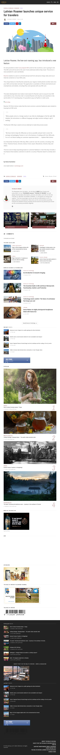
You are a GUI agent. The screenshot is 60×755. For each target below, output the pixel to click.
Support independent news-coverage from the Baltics (45, 747)
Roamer (6, 76)
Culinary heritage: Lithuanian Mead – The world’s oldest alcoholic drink (20, 437)
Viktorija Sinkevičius (45, 262)
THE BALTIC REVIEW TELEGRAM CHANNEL (24, 196)
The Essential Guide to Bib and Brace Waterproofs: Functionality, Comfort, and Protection (38, 287)
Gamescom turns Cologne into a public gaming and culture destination (25, 330)
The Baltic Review (12, 19)
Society (5, 405)
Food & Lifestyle (43, 257)
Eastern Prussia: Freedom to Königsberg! (13, 467)
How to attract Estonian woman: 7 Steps (13, 407)
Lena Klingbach (16, 261)
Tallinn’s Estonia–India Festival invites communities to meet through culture (26, 350)
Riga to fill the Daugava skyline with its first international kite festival (20, 248)
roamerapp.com (18, 166)
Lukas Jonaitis (16, 251)
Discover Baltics (7, 502)
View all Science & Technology (29, 323)
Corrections (52, 751)
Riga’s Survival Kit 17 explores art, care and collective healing (20, 259)
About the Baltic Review (49, 741)
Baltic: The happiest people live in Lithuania (19, 658)
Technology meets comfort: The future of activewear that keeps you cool (39, 300)
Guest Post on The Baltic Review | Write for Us (44, 744)
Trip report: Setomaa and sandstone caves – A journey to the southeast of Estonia (22, 504)
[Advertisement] (30, 550)
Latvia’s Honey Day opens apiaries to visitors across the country (48, 260)
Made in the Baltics (8, 435)
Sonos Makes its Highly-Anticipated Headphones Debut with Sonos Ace (38, 311)
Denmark (42, 245)
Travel (21, 8)
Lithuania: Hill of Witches (15, 647)
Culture (13, 256)
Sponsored (16, 8)
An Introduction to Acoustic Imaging (34, 273)
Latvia (47, 176)
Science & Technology (9, 8)
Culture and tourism (16, 245)
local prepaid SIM (23, 68)
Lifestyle (25, 307)
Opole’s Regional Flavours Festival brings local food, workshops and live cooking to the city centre (31, 343)
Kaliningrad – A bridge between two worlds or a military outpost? (23, 652)
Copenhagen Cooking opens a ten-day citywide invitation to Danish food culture (48, 249)
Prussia (5, 465)
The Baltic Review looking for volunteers (43, 750)
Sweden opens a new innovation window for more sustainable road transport (26, 337)
